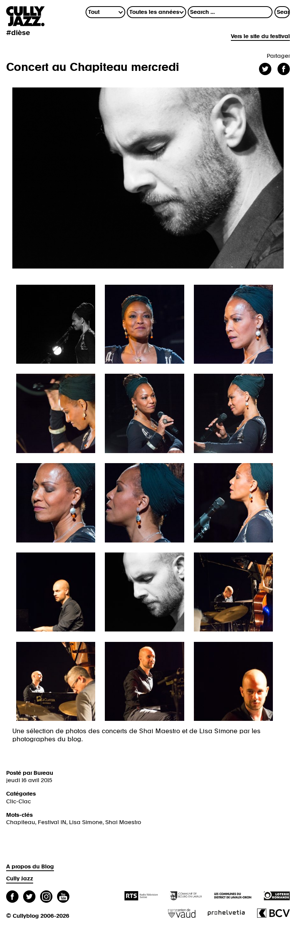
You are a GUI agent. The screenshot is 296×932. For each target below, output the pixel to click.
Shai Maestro (123, 822)
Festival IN (52, 822)
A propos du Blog (30, 866)
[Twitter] (29, 897)
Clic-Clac (18, 801)
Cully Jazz (19, 878)
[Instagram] (46, 897)
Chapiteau (20, 822)
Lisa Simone (86, 822)
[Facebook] (12, 897)
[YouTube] (63, 897)
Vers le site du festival (260, 36)
